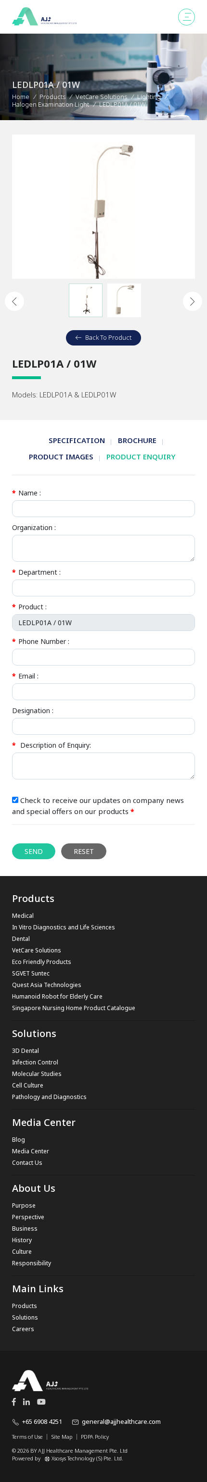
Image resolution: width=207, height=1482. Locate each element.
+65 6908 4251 (42, 1421)
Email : (25, 675)
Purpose (24, 1205)
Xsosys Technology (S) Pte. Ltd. (87, 1458)
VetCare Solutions (36, 950)
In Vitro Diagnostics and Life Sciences (63, 927)
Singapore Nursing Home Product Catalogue (73, 1008)
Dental (21, 939)
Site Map (62, 1437)
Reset (84, 851)
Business (25, 1228)
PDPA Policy (95, 1437)
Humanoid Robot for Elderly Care (57, 996)
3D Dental (25, 1051)
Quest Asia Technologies (46, 985)
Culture (22, 1251)
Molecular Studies (37, 1074)
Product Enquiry (141, 456)
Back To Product (108, 337)
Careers (23, 1329)
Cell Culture (27, 1085)
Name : (26, 492)
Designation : (32, 710)
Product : (29, 606)
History (22, 1240)
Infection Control (35, 1062)
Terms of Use (27, 1437)
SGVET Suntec (31, 973)
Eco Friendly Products (41, 962)
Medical (23, 916)
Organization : (34, 527)
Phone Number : (40, 641)
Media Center (30, 1151)
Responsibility (31, 1263)
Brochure (137, 440)
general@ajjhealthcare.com (121, 1421)
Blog (18, 1140)
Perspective (28, 1217)
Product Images (61, 456)
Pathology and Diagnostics (49, 1097)
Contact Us (27, 1163)
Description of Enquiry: (51, 745)
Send (34, 851)
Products (52, 96)
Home (20, 96)
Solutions (25, 1317)
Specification (77, 440)
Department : (36, 572)
